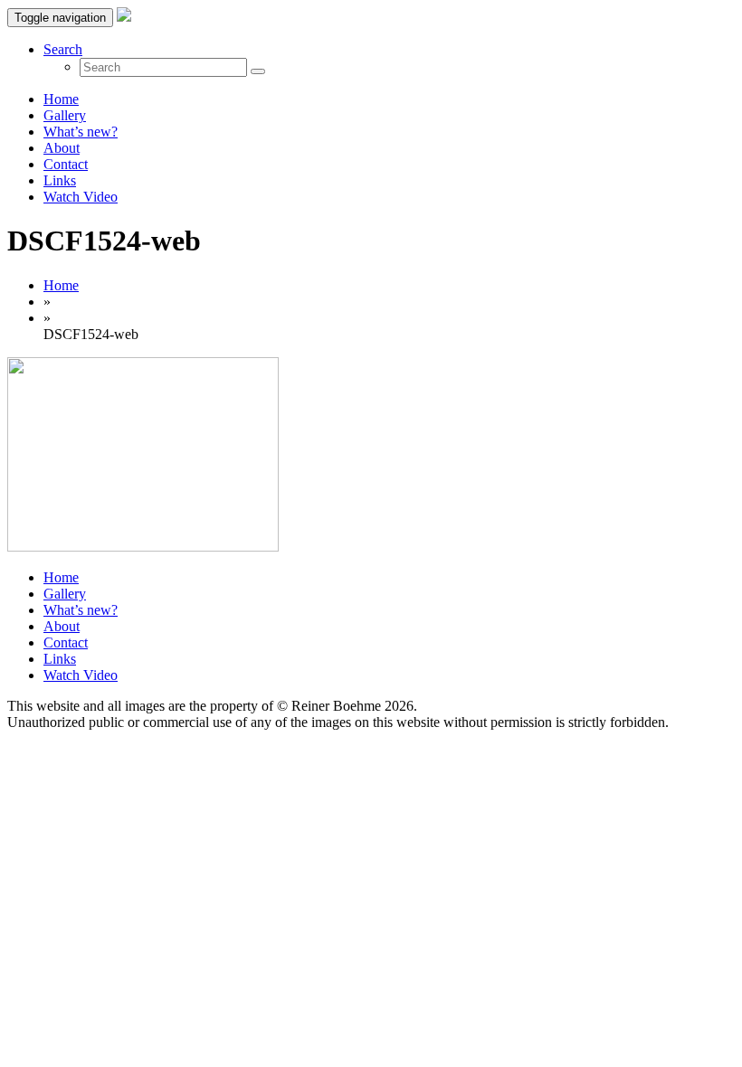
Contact (65, 164)
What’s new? (80, 131)
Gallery (64, 115)
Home (61, 99)
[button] (62, 49)
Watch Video (80, 196)
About (61, 148)
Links (59, 180)
